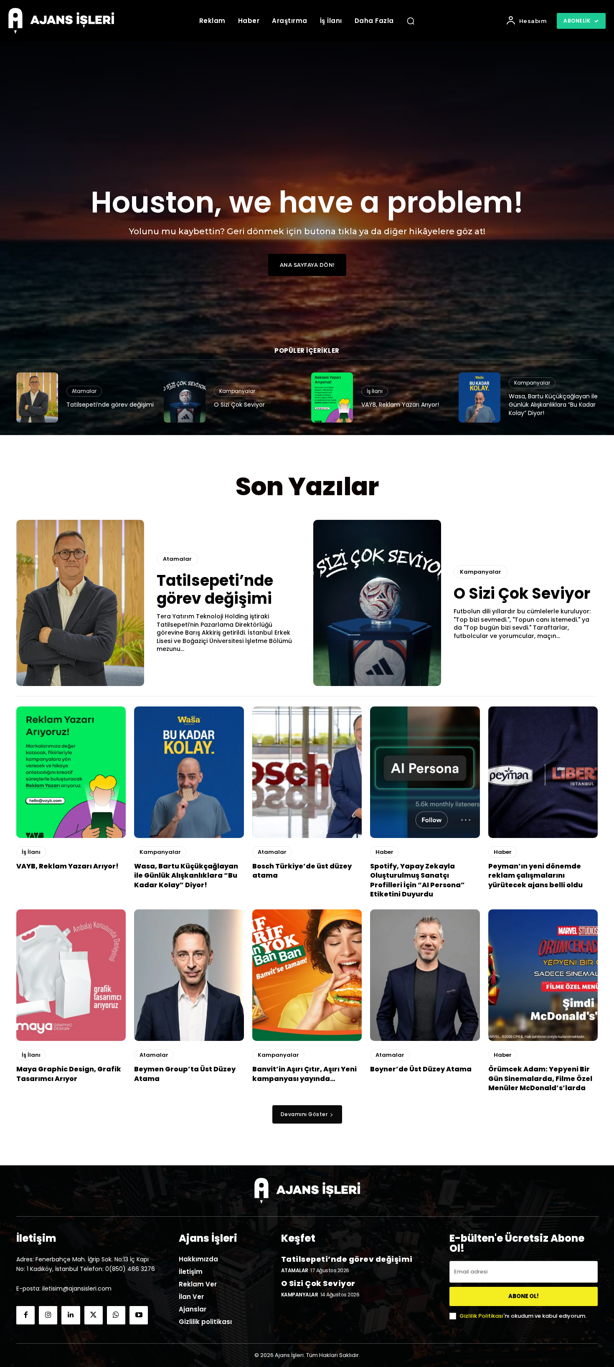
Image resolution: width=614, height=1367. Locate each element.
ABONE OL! (523, 1296)
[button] (410, 21)
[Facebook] (25, 1315)
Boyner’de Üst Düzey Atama (421, 1069)
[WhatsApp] (116, 1315)
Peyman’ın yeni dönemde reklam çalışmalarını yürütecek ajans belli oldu (535, 875)
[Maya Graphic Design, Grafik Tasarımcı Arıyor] (71, 975)
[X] (93, 1315)
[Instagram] (48, 1315)
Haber (384, 852)
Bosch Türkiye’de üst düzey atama (302, 870)
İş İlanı (375, 391)
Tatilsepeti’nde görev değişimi (110, 404)
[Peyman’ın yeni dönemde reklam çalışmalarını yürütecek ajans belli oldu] (543, 772)
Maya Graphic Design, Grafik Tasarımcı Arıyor (68, 1073)
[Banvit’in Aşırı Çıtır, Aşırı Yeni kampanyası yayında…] (307, 975)
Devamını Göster (304, 1114)
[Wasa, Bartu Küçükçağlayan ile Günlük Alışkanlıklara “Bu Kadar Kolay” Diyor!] (479, 397)
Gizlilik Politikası (481, 1316)
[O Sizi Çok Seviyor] (185, 397)
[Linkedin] (70, 1315)
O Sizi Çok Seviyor (239, 404)
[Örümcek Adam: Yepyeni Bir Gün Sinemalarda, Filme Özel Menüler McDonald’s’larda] (543, 975)
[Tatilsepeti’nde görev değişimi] (37, 397)
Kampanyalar (237, 391)
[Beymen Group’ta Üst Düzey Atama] (189, 975)
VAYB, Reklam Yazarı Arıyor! (400, 404)
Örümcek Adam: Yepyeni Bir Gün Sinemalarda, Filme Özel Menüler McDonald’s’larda (540, 1078)
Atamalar (84, 391)
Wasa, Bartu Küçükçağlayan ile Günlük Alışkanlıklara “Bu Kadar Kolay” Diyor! (553, 404)
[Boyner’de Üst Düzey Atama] (425, 975)
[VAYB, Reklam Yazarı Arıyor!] (332, 397)
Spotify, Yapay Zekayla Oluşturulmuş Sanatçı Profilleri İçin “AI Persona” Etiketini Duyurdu (417, 880)
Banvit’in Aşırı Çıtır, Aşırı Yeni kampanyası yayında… (304, 1073)
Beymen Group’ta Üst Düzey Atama (185, 1073)
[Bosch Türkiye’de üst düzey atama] (307, 772)
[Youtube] (138, 1315)
